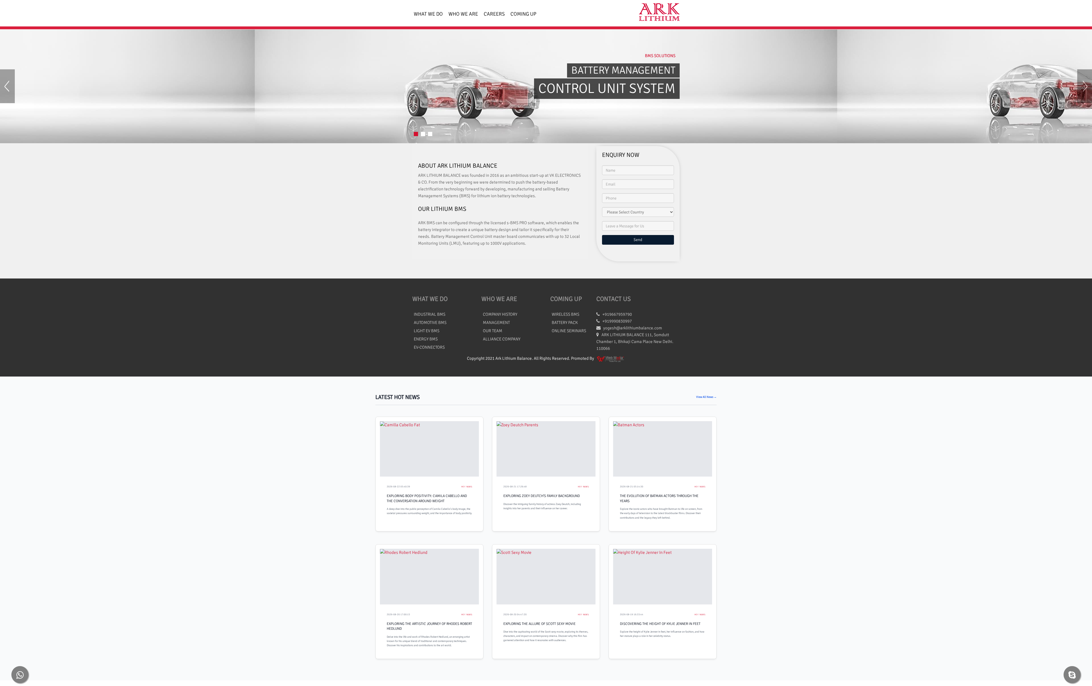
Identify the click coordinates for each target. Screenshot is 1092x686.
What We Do (428, 14)
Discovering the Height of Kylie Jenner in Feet (660, 623)
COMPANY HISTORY (500, 314)
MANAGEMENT (496, 322)
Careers (494, 14)
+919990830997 (616, 321)
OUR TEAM (492, 330)
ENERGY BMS (426, 339)
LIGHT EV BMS (426, 330)
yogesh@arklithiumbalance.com (632, 327)
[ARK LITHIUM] (657, 13)
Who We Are (463, 14)
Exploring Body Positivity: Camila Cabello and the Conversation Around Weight (427, 498)
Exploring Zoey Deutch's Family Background (541, 496)
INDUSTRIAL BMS (429, 314)
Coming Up (523, 14)
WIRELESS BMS (565, 314)
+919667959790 (616, 314)
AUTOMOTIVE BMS (430, 322)
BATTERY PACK (565, 322)
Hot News (466, 486)
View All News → (706, 397)
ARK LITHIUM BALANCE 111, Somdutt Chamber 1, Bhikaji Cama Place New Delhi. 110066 (634, 341)
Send (638, 239)
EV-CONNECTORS (429, 347)
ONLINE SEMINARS (569, 330)
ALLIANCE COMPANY (501, 339)
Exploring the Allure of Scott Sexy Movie (539, 623)
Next (1084, 86)
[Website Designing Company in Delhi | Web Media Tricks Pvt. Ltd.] (611, 358)
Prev (7, 86)
